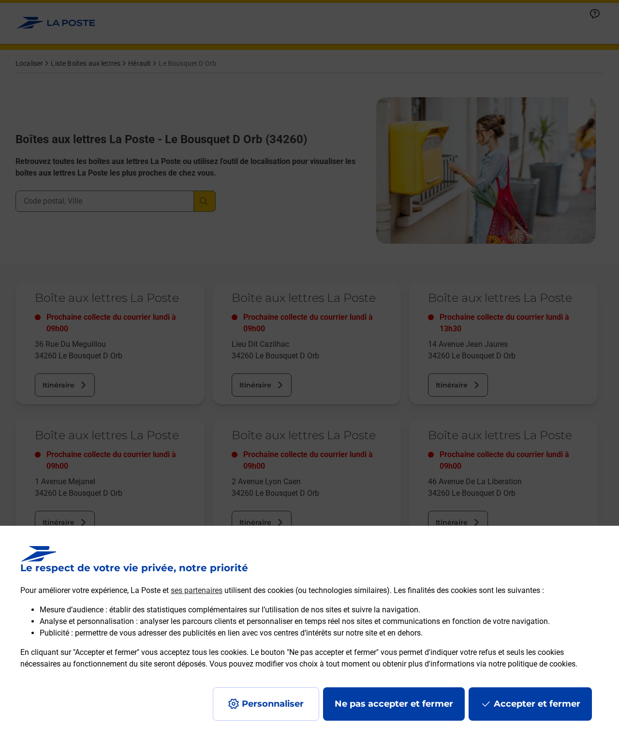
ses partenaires (196, 590)
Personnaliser (273, 703)
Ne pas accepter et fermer (394, 703)
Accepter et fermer (537, 703)
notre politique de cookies (531, 663)
